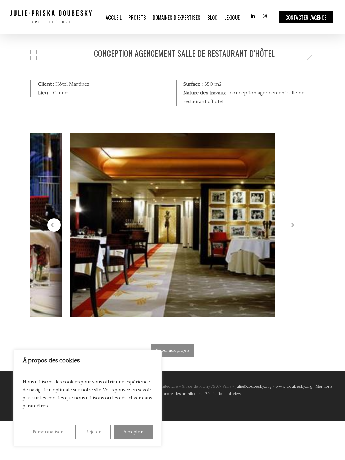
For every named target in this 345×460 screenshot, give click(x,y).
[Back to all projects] (35, 55)
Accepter (133, 432)
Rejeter (93, 432)
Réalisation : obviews (224, 394)
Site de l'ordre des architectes (174, 394)
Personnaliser (48, 432)
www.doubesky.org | (295, 386)
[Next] (291, 225)
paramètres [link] (35, 406)
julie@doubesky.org (253, 386)
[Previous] (54, 225)
